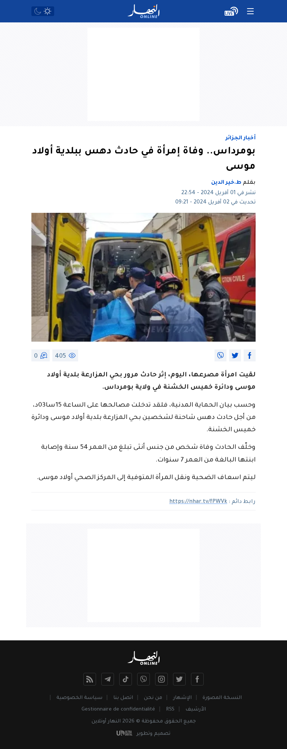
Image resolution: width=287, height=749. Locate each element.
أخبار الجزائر (241, 139)
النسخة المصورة (222, 698)
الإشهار (182, 698)
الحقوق (173, 721)
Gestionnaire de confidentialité (118, 709)
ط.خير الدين (226, 183)
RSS (170, 709)
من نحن (153, 698)
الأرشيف (195, 709)
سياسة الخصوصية (79, 698)
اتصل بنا (123, 698)
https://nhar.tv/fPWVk (198, 502)
